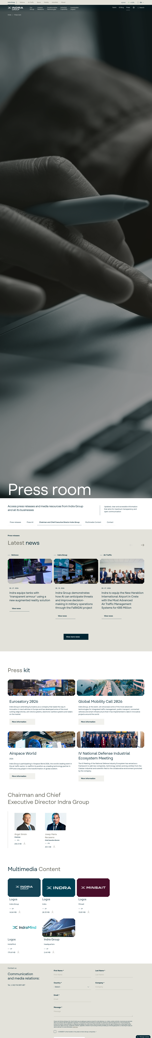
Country (57, 983)
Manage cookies (144, 1037)
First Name (58, 971)
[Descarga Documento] (24, 843)
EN (141, 2)
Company (99, 983)
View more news (73, 637)
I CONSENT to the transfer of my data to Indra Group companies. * (77, 1032)
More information (19, 722)
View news (16, 608)
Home (9, 15)
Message (57, 1007)
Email (56, 995)
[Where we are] (133, 8)
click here (75, 1027)
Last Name (99, 971)
